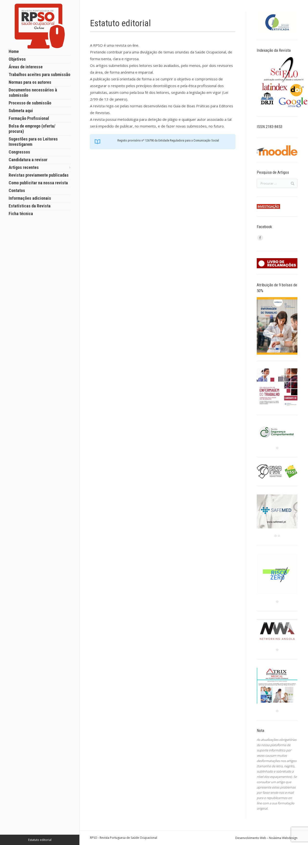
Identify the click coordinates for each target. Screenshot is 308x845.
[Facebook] (260, 238)
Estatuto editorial (39, 840)
